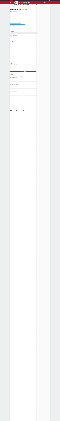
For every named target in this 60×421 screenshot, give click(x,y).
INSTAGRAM (24, 4)
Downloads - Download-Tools (21, 27)
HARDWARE (36, 4)
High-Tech (11, 0)
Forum (16, 2)
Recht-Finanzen (15, 0)
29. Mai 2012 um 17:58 (21, 12)
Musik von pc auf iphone (14, 26)
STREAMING (13, 4)
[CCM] (12, 2)
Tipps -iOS (17, 25)
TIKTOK (30, 4)
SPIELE (10, 4)
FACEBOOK (33, 4)
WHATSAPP (27, 4)
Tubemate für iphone (13, 27)
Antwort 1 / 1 (12, 33)
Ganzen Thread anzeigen (22, 71)
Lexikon (29, 2)
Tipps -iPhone (20, 26)
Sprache (49, 0)
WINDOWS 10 (21, 4)
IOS (18, 4)
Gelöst (22, 9)
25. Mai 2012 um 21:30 (15, 36)
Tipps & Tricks (20, 2)
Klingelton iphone (12, 25)
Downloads (25, 2)
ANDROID (16, 4)
